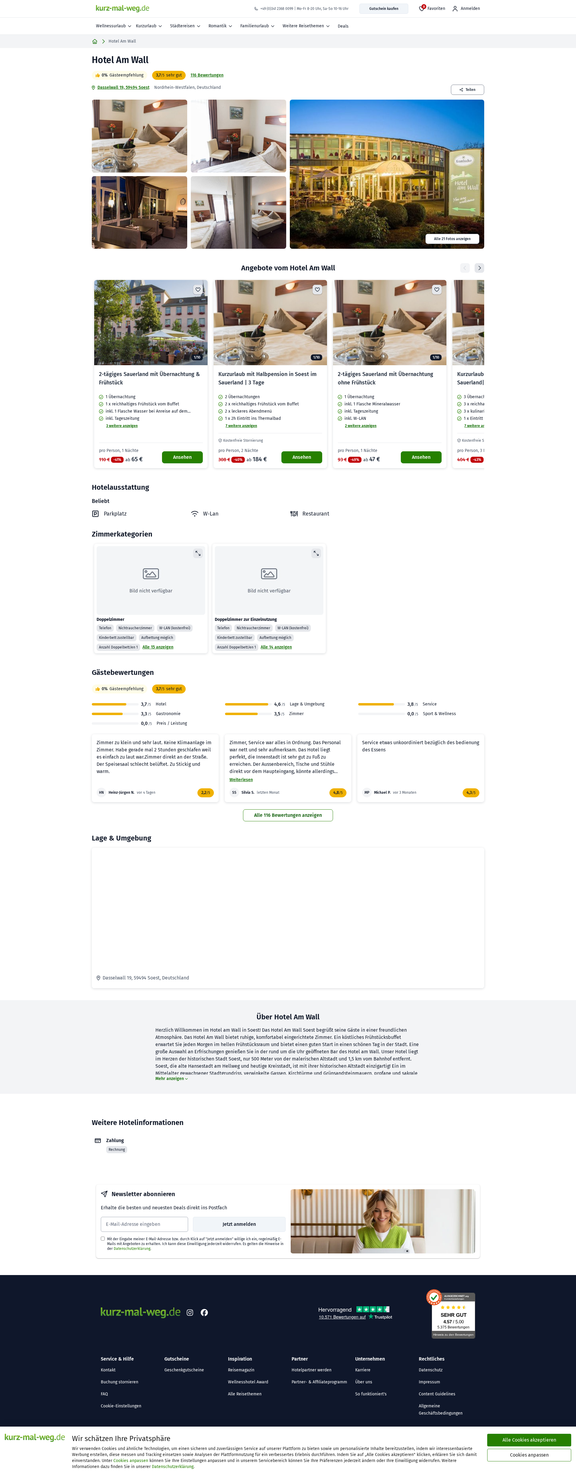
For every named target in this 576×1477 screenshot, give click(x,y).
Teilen (471, 90)
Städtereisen (182, 26)
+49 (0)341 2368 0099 (276, 9)
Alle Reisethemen (245, 1394)
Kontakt (108, 1370)
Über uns (363, 1382)
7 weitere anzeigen (241, 426)
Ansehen (182, 457)
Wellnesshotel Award (248, 1382)
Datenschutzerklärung (132, 1249)
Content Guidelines (437, 1394)
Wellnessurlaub (111, 26)
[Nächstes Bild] (198, 322)
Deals (343, 26)
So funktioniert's (371, 1394)
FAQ (104, 1394)
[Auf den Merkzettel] (198, 289)
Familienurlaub (254, 26)
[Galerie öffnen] (139, 136)
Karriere (362, 1370)
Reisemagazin (241, 1370)
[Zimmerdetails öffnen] (198, 553)
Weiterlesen (241, 779)
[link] (151, 374)
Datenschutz (430, 1370)
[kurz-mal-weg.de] (122, 8)
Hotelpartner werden (312, 1370)
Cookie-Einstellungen (121, 1406)
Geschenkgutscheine (184, 1370)
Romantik (217, 26)
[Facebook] (204, 1313)
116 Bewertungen (207, 75)
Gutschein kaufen (383, 9)
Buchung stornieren (119, 1382)
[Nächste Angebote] (479, 268)
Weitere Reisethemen (303, 26)
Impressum (429, 1382)
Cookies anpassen (130, 1460)
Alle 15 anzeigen (157, 647)
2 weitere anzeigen (360, 426)
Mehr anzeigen (169, 1078)
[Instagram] (190, 1313)
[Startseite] (95, 41)
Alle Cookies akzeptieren (529, 1440)
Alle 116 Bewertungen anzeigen (288, 815)
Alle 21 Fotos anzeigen (452, 239)
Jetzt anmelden (239, 1224)
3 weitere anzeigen (122, 426)
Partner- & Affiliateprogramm (319, 1382)
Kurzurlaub (146, 26)
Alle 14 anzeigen (276, 647)
